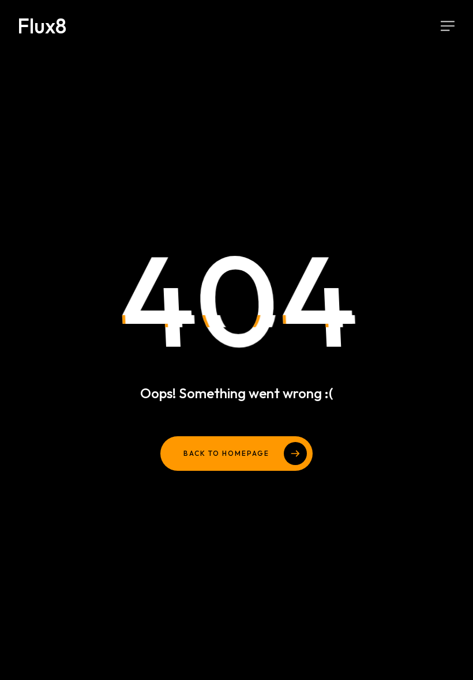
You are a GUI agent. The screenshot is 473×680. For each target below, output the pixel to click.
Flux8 (41, 26)
